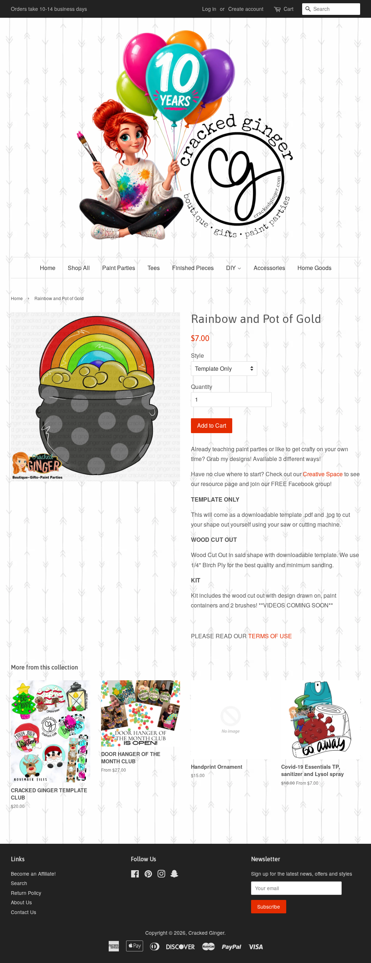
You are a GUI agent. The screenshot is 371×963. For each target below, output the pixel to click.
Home (47, 267)
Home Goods (314, 267)
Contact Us (23, 912)
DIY (231, 267)
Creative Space (323, 474)
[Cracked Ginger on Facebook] (135, 875)
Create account (245, 8)
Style (197, 355)
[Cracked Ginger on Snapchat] (174, 875)
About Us (21, 902)
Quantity (201, 386)
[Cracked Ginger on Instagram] (161, 875)
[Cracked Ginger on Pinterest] (148, 875)
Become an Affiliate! (33, 873)
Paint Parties (118, 267)
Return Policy (26, 892)
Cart (288, 8)
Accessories (269, 267)
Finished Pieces (193, 267)
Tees (153, 267)
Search (19, 883)
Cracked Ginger (206, 932)
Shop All (79, 267)
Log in (209, 8)
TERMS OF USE (270, 636)
